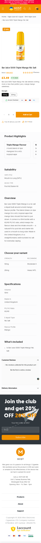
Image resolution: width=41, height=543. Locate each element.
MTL (7, 29)
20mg (13, 95)
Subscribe (21, 437)
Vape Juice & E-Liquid (15, 17)
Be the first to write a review (20, 370)
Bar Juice (9, 72)
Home (4, 17)
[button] (2, 8)
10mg (5, 95)
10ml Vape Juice (30, 17)
